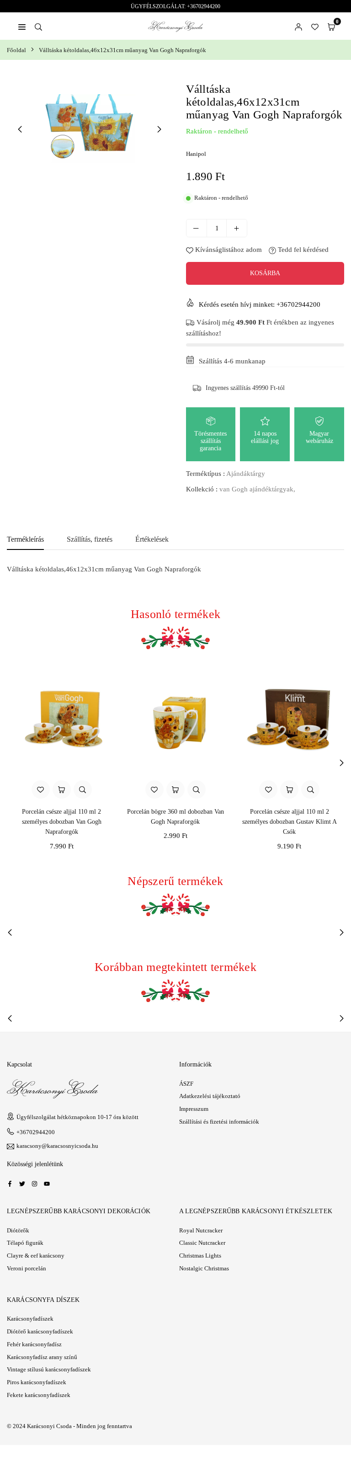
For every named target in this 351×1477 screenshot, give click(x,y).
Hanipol (196, 153)
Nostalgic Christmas (204, 1268)
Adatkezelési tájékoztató (209, 1096)
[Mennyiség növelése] (237, 228)
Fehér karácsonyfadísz (34, 1344)
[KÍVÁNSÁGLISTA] (315, 26)
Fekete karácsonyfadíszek (38, 1395)
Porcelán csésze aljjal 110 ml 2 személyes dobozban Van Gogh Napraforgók (61, 822)
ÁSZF (186, 1083)
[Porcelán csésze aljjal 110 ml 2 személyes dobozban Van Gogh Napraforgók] (61, 720)
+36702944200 (35, 1132)
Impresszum (193, 1108)
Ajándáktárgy (245, 473)
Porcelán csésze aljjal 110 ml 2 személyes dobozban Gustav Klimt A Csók (289, 822)
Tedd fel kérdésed (302, 249)
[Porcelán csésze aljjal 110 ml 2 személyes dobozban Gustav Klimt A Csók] (289, 720)
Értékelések (152, 539)
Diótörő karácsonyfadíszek (40, 1331)
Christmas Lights (200, 1255)
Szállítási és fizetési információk (219, 1121)
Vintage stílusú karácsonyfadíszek (49, 1369)
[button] (331, 26)
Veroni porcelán (26, 1268)
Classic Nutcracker (202, 1242)
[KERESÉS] (38, 26)
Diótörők (18, 1230)
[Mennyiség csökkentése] (196, 228)
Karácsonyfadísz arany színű (42, 1357)
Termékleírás (25, 539)
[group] (89, 129)
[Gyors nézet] (83, 789)
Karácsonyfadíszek (30, 1318)
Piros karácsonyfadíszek (36, 1382)
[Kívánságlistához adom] (41, 789)
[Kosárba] (62, 789)
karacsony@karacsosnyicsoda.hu (57, 1146)
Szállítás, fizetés (89, 539)
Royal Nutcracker (201, 1230)
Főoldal (16, 50)
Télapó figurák (25, 1242)
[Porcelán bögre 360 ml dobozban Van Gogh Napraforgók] (175, 720)
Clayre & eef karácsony (35, 1255)
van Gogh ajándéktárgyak (256, 489)
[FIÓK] (298, 26)
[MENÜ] (22, 26)
